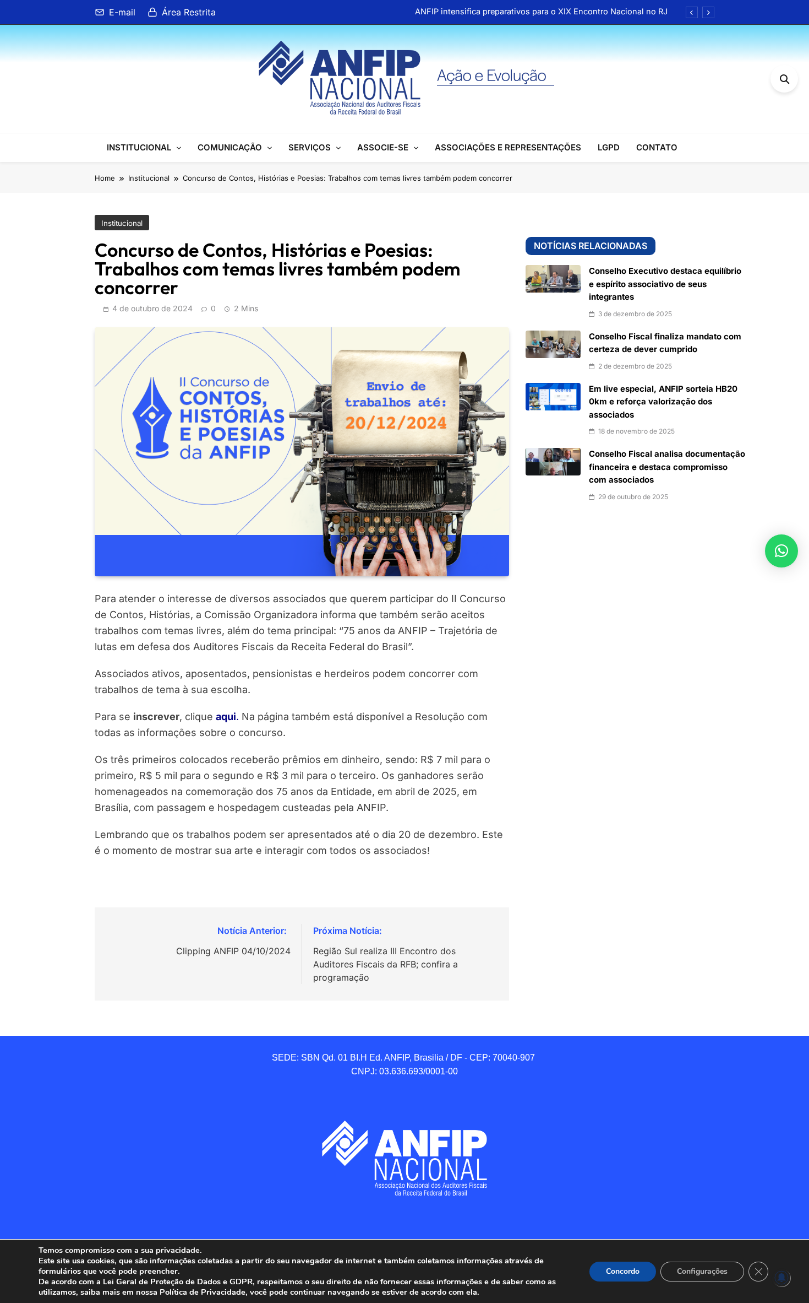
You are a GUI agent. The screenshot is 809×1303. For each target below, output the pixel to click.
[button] (781, 550)
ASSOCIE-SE (382, 147)
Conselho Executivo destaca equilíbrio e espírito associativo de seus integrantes (665, 284)
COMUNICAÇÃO (230, 147)
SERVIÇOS (309, 147)
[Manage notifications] (781, 1277)
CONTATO (656, 147)
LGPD (609, 147)
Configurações (702, 1271)
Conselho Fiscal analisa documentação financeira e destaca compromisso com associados (667, 467)
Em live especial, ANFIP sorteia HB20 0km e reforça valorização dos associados (663, 402)
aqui (226, 716)
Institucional (122, 223)
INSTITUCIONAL (139, 147)
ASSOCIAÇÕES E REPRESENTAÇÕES (508, 147)
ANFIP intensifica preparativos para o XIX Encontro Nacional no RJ (541, 11)
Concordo (622, 1271)
